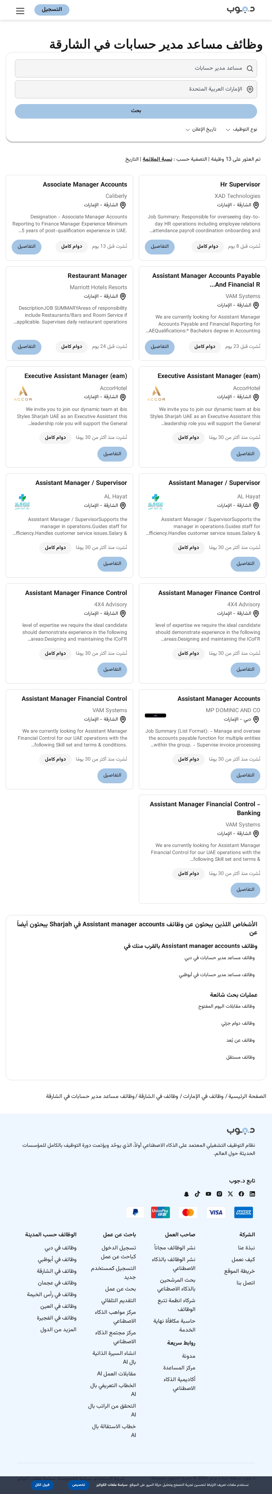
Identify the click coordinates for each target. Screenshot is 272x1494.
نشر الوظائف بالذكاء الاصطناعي (174, 1264)
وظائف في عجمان (57, 1283)
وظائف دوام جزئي (238, 1024)
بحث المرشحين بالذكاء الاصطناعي (176, 1285)
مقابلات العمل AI (116, 1374)
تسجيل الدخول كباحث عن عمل (118, 1252)
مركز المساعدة (179, 1368)
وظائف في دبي (60, 1248)
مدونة (189, 1356)
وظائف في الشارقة (56, 1271)
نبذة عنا (246, 1248)
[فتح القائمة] (21, 10)
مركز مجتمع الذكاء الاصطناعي (115, 1337)
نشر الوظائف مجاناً (175, 1248)
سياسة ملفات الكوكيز (112, 1485)
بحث (136, 111)
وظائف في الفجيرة (56, 1318)
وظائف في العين (58, 1306)
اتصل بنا (246, 1283)
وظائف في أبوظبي (57, 1259)
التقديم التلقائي (118, 1300)
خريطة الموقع (239, 1271)
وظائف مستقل (240, 1057)
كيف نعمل (243, 1259)
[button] (78, 1485)
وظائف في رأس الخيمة (51, 1294)
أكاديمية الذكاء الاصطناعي (180, 1384)
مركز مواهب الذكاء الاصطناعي (115, 1317)
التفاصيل (160, 247)
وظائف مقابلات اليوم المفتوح (226, 1007)
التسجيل (52, 9)
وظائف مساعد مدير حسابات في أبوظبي (217, 975)
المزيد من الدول (58, 1330)
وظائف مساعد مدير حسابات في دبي (220, 958)
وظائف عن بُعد (240, 1040)
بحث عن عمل (120, 1289)
